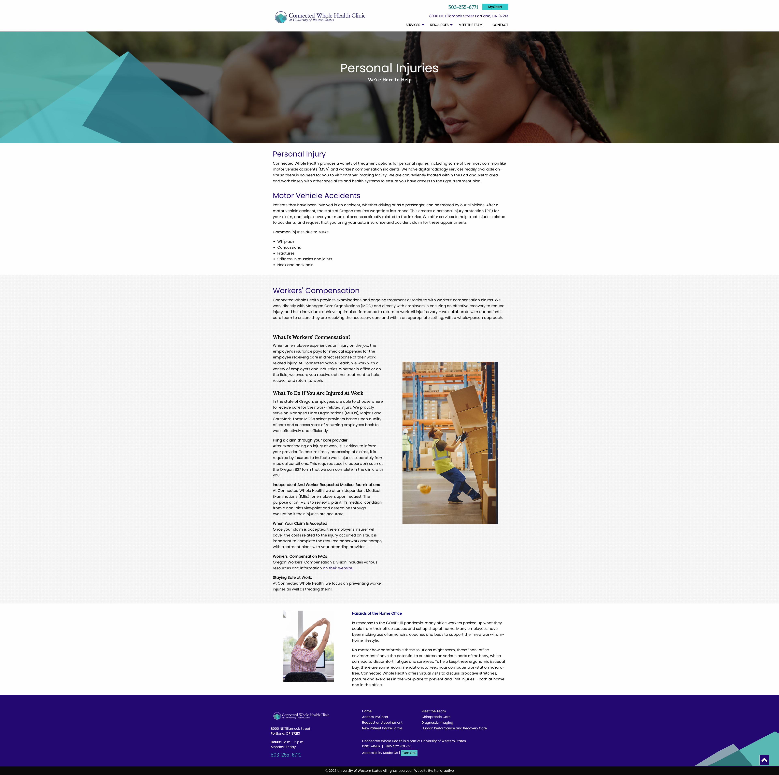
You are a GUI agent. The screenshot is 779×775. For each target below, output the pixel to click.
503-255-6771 (463, 7)
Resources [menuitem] (439, 25)
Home (367, 711)
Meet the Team (434, 711)
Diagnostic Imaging (437, 723)
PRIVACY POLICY (398, 746)
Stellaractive (444, 770)
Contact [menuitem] (500, 25)
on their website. (338, 568)
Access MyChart (375, 717)
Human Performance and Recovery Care (450, 729)
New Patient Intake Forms (382, 729)
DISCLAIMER (371, 746)
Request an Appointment (382, 723)
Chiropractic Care (436, 717)
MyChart (495, 6)
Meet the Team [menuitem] (470, 25)
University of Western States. (443, 741)
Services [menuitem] (413, 25)
